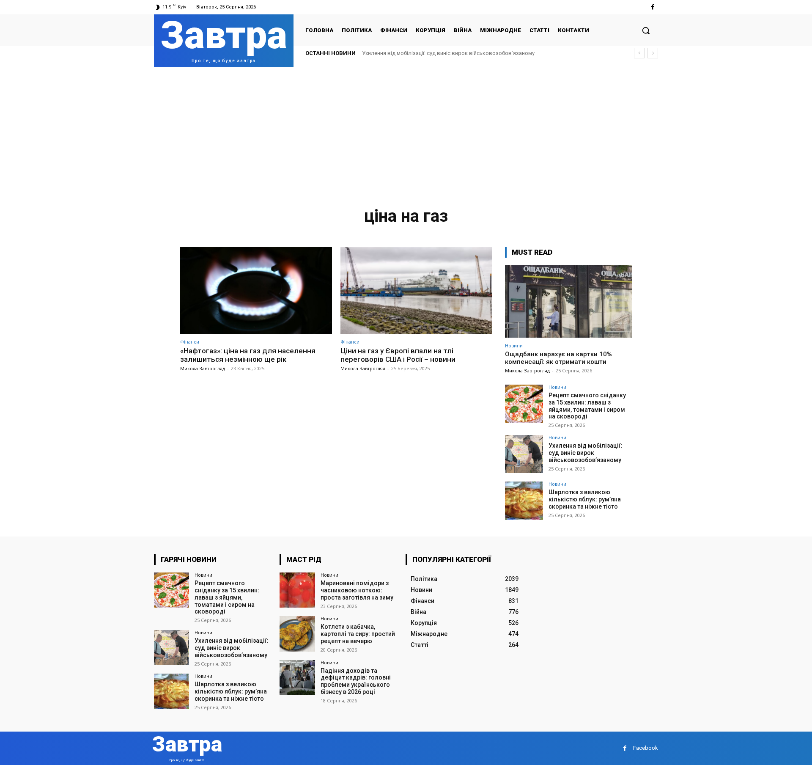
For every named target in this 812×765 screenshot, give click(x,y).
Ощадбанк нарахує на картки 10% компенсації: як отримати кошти (558, 358)
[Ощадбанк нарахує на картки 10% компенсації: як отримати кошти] (568, 301)
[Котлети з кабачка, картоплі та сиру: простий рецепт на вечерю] (297, 633)
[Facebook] (652, 7)
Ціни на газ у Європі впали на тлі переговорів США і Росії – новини (397, 355)
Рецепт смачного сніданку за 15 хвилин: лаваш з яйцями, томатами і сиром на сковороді (587, 406)
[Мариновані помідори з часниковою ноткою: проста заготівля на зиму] (297, 590)
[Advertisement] (406, 131)
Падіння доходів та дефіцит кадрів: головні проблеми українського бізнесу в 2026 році (356, 681)
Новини (514, 345)
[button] (646, 30)
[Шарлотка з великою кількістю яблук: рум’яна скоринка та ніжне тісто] (524, 501)
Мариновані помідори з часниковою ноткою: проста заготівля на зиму (357, 590)
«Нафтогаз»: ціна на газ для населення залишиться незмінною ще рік (247, 355)
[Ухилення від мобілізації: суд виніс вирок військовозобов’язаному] (524, 454)
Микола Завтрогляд (202, 368)
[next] (652, 53)
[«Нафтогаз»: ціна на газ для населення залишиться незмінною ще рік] (256, 290)
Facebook (645, 748)
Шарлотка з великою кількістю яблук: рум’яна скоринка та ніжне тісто (585, 499)
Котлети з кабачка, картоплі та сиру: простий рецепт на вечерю (358, 633)
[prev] (639, 53)
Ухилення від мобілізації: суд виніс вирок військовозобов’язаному (448, 53)
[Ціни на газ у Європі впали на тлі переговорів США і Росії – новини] (416, 290)
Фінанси (189, 341)
